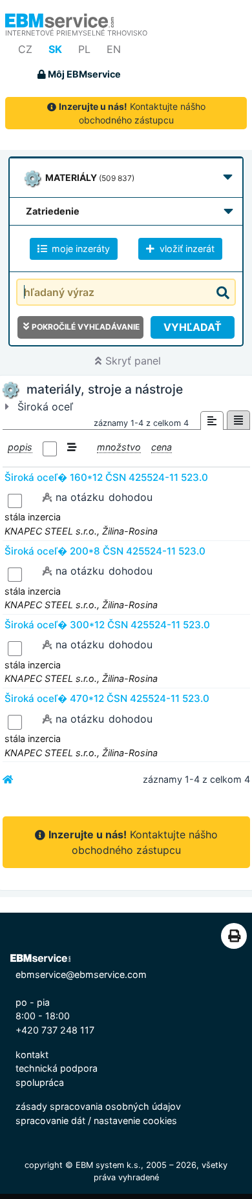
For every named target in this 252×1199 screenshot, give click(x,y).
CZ (25, 49)
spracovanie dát (50, 1120)
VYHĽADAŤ (192, 327)
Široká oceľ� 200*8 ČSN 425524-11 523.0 (105, 551)
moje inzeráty (79, 248)
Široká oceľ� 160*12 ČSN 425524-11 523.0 (106, 477)
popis (20, 446)
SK (55, 49)
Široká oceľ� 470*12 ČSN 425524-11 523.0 (107, 698)
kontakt (32, 1054)
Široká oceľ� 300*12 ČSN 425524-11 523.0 (107, 625)
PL (84, 49)
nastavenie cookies (135, 1120)
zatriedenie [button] (52, 211)
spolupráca (40, 1082)
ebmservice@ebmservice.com (81, 974)
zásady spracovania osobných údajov (98, 1106)
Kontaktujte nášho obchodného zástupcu (132, 113)
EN (114, 49)
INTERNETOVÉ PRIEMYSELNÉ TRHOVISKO (76, 32)
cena (161, 446)
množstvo (119, 446)
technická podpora (57, 1068)
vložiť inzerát (186, 248)
